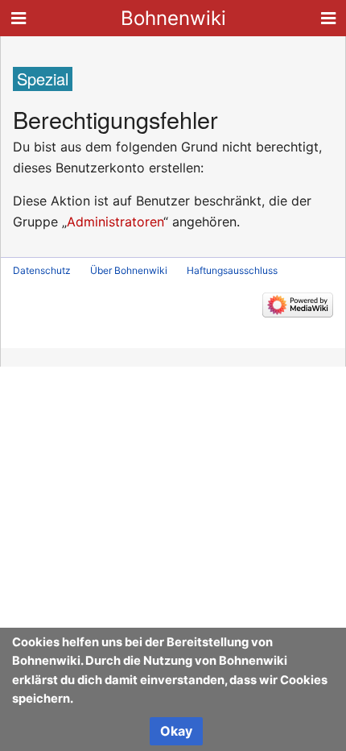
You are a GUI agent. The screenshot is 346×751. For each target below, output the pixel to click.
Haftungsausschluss (232, 270)
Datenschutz (42, 270)
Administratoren (115, 222)
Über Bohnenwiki (128, 270)
